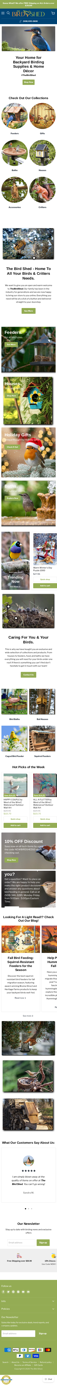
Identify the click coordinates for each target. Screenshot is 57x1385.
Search (5, 1362)
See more (27, 1016)
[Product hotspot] (15, 235)
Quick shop (45, 579)
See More (28, 311)
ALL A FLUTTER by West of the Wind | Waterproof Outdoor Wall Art (43, 803)
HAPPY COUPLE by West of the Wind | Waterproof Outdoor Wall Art (14, 803)
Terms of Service (29, 1362)
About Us (15, 1362)
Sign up (43, 1242)
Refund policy (46, 1362)
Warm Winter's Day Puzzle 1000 (42, 569)
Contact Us (28, 675)
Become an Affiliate (22, 1365)
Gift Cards (38, 1365)
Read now (19, 998)
